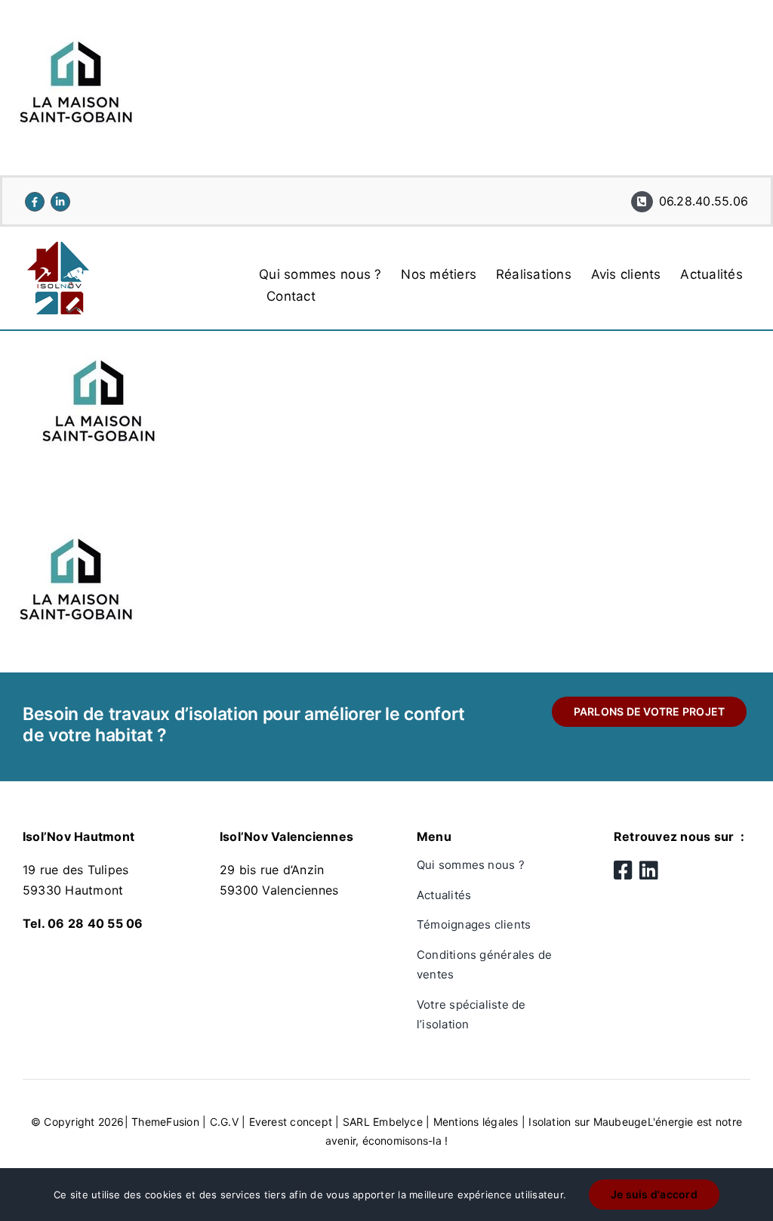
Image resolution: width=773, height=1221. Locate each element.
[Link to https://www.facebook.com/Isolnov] (35, 202)
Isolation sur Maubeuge (587, 1121)
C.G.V (224, 1121)
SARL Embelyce (383, 1121)
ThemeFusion (165, 1121)
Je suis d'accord (654, 1194)
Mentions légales (476, 1121)
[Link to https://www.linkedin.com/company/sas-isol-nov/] (60, 202)
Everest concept (291, 1121)
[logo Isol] (59, 247)
